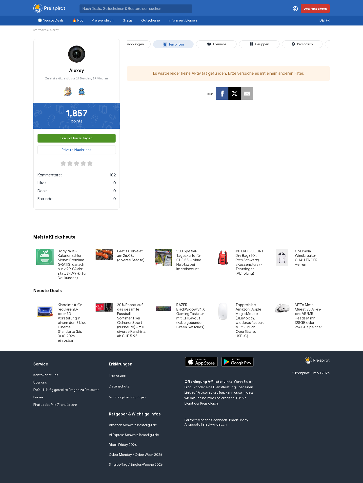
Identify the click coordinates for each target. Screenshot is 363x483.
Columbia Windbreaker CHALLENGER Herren (306, 258)
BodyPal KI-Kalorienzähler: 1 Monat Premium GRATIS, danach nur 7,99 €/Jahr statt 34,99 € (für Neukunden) (72, 264)
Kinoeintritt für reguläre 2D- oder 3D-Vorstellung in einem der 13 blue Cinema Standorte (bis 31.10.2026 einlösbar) (72, 323)
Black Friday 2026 (123, 445)
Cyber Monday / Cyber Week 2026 (135, 455)
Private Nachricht (76, 150)
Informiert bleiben (183, 20)
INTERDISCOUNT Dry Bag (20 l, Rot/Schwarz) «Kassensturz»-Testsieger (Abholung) (250, 262)
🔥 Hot (77, 20)
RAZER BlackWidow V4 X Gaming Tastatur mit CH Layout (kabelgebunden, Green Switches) (190, 316)
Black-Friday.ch (214, 424)
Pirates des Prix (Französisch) (55, 405)
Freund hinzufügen (76, 138)
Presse (38, 397)
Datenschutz (119, 386)
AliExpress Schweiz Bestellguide (134, 435)
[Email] (247, 93)
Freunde (219, 44)
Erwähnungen (133, 44)
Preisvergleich (103, 20)
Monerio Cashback (212, 420)
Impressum (117, 375)
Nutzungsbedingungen (127, 397)
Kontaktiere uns (45, 375)
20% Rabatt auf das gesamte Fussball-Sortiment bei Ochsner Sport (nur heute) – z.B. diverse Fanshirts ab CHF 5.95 (131, 320)
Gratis (127, 20)
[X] (234, 93)
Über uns (40, 382)
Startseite (39, 30)
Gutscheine (150, 20)
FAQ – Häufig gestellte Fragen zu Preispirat (66, 390)
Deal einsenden (315, 8)
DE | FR (325, 20)
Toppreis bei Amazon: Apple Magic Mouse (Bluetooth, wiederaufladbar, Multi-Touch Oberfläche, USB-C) (250, 320)
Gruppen (262, 44)
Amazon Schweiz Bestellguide (133, 425)
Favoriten (176, 44)
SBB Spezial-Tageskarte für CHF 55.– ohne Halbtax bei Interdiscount (188, 260)
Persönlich (305, 44)
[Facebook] (222, 93)
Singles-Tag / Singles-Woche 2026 (136, 464)
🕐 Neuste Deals (50, 20)
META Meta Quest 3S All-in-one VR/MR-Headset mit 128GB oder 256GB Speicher (308, 316)
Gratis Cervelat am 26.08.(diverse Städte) (130, 255)
